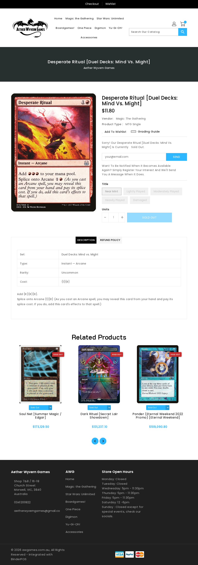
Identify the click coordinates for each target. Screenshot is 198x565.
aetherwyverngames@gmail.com (31, 511)
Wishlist (110, 4)
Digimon (71, 517)
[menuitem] (58, 18)
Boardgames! (75, 502)
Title (105, 184)
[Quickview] (18, 428)
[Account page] (174, 24)
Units (105, 209)
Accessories (74, 532)
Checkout (92, 4)
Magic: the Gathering (81, 487)
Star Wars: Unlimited (80, 494)
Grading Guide (149, 132)
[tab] (86, 240)
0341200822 (22, 502)
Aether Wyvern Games (99, 68)
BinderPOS (19, 559)
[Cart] (183, 24)
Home (70, 479)
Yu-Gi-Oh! (73, 524)
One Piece (73, 509)
